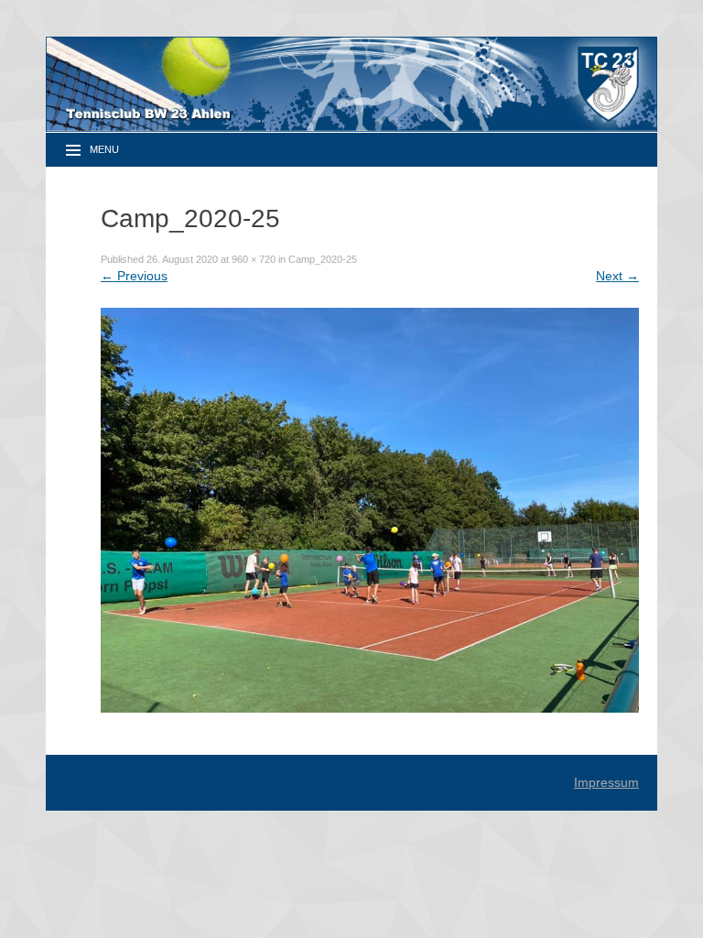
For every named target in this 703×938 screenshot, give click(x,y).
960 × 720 (254, 259)
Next (617, 275)
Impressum (606, 782)
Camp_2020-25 (322, 259)
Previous (134, 275)
